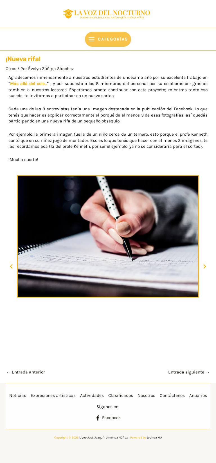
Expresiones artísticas (53, 395)
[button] (11, 266)
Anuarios (198, 395)
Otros (11, 68)
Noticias (17, 395)
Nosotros (146, 395)
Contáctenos (172, 395)
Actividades (92, 395)
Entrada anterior (25, 372)
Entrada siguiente (189, 372)
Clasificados (120, 395)
